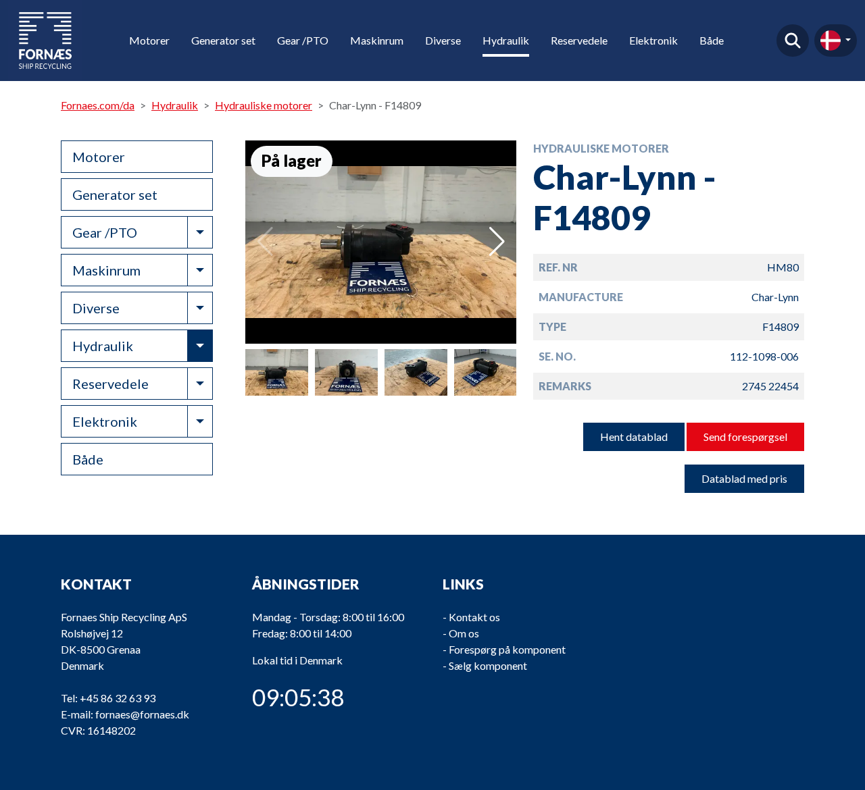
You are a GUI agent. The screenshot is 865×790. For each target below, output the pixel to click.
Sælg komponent (488, 665)
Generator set (223, 40)
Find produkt (792, 40)
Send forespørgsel (745, 436)
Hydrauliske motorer (263, 105)
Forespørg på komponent (507, 649)
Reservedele (579, 40)
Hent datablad (634, 436)
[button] (497, 242)
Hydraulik (506, 40)
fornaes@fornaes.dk (142, 714)
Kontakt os (474, 616)
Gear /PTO (302, 40)
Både (711, 40)
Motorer (149, 40)
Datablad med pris (744, 478)
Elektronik (653, 40)
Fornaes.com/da (97, 105)
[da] (835, 40)
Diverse (443, 40)
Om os (464, 633)
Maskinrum (376, 40)
